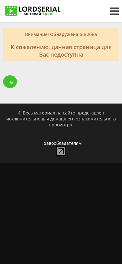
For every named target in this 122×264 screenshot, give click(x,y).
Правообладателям (61, 143)
